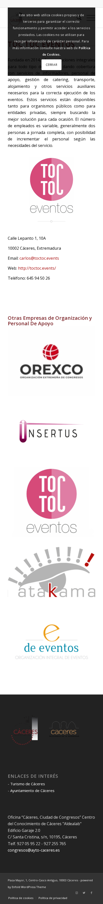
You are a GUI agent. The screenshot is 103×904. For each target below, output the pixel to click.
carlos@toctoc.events (39, 258)
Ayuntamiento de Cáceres (32, 790)
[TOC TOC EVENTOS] (52, 502)
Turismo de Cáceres (27, 783)
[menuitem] (21, 898)
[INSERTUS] (52, 431)
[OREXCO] (52, 361)
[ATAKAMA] (52, 572)
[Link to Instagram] (76, 893)
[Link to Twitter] (84, 893)
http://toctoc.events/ (36, 268)
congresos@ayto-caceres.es (34, 850)
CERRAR (52, 65)
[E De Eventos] (52, 642)
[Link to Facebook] (91, 893)
